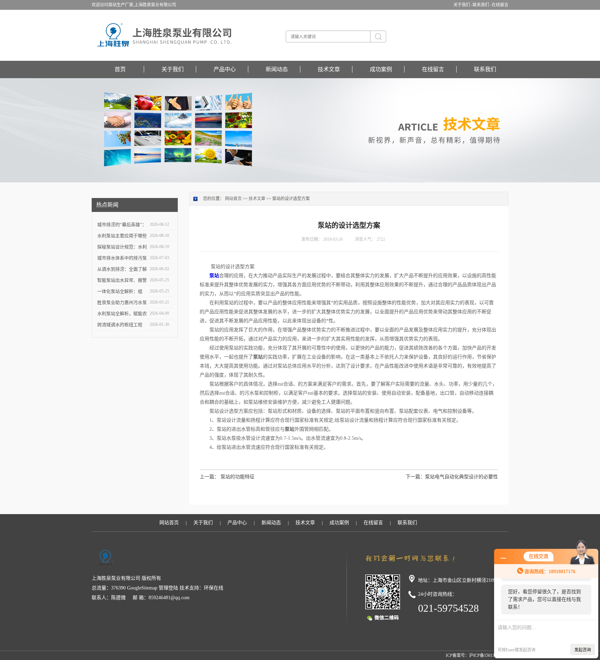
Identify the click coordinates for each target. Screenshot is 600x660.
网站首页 (233, 198)
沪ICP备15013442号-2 (488, 655)
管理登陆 (168, 588)
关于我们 (172, 69)
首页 (120, 69)
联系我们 (485, 69)
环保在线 (213, 588)
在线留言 (500, 4)
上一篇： (209, 476)
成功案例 (381, 69)
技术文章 (329, 69)
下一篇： (415, 476)
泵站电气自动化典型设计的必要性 (461, 476)
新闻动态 (277, 69)
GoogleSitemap (142, 588)
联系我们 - (482, 4)
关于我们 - (463, 4)
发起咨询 (582, 649)
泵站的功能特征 (237, 476)
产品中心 (225, 69)
